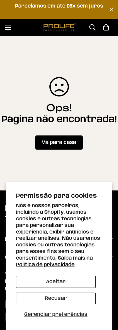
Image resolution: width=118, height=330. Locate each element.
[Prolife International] (59, 27)
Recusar (56, 298)
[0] (106, 27)
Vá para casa (59, 142)
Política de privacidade (45, 264)
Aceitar (56, 281)
